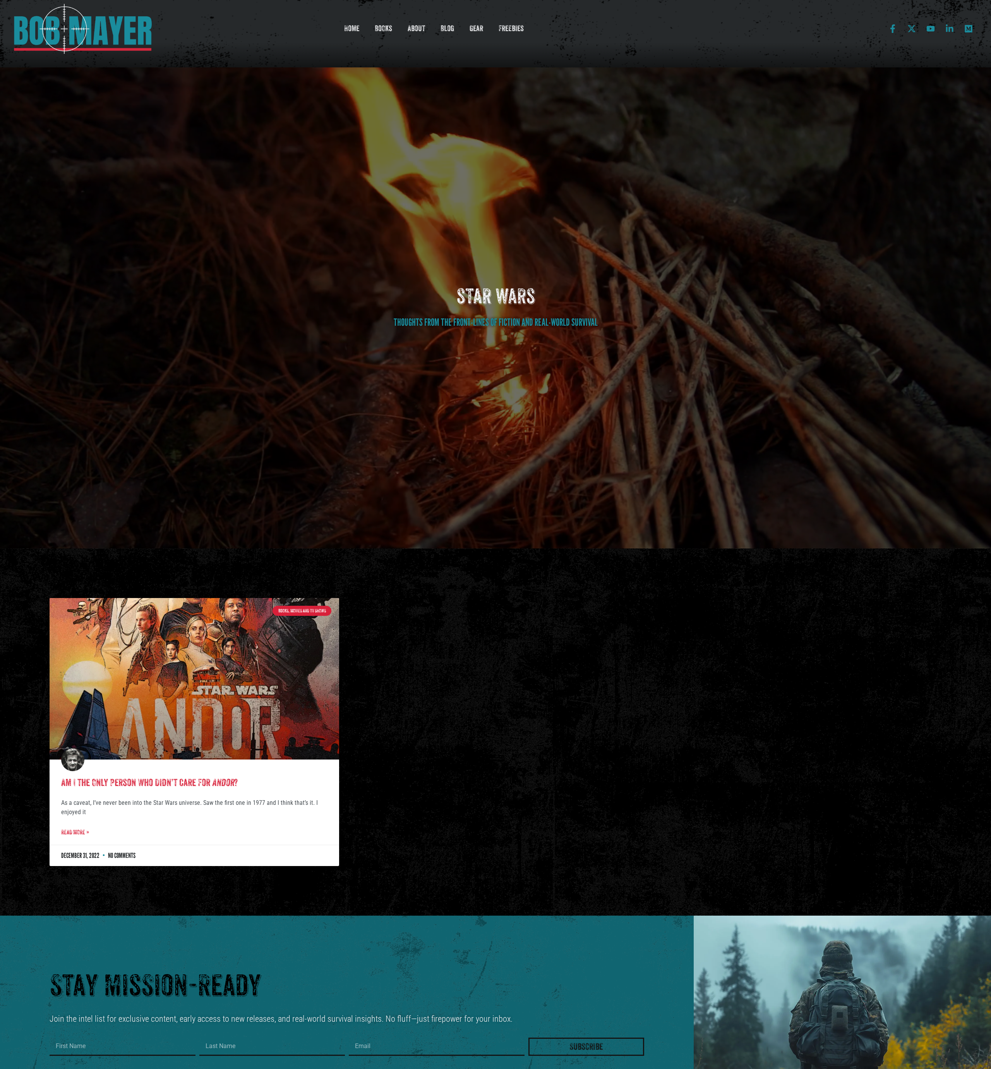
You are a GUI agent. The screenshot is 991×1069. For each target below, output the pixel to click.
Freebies (511, 28)
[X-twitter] (911, 28)
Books (383, 28)
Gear (476, 28)
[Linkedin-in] (949, 28)
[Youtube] (930, 28)
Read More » (75, 832)
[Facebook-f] (892, 28)
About (416, 28)
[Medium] (968, 28)
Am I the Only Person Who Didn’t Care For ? (149, 783)
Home (351, 28)
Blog (447, 28)
